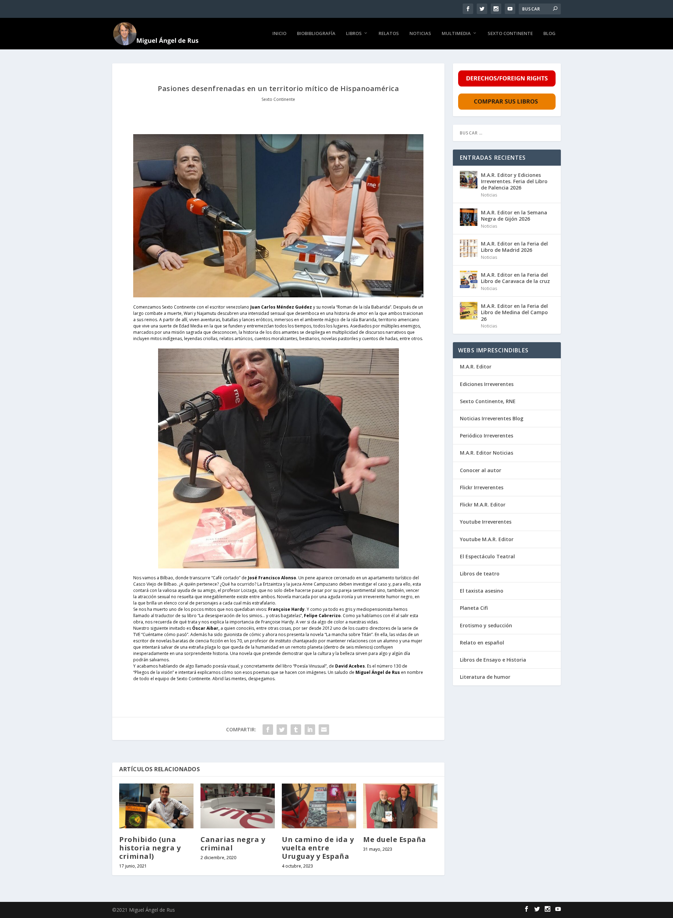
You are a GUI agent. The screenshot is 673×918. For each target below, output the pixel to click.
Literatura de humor (485, 677)
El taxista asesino (481, 590)
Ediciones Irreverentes (487, 384)
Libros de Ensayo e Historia (493, 659)
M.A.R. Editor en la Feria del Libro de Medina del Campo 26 (514, 312)
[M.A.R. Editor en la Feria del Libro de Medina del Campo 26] (468, 310)
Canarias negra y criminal (232, 844)
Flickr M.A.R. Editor (482, 504)
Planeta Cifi (474, 608)
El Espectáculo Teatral (487, 556)
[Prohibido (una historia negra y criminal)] (156, 806)
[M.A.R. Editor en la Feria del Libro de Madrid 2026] (468, 248)
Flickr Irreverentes (481, 487)
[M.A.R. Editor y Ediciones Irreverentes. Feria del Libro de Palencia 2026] (468, 179)
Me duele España (394, 839)
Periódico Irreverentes (486, 435)
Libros (354, 33)
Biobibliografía (316, 33)
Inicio (279, 33)
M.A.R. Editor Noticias (486, 452)
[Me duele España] (400, 806)
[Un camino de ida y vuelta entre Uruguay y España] (319, 806)
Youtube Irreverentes (485, 521)
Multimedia (456, 33)
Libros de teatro (479, 573)
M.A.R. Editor (475, 366)
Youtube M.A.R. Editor (487, 539)
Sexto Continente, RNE (488, 401)
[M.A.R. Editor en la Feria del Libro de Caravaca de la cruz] (468, 279)
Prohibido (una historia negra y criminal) (150, 848)
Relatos (389, 33)
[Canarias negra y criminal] (237, 806)
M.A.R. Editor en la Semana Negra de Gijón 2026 (514, 215)
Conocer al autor (480, 470)
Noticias (420, 33)
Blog (549, 33)
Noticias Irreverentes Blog (491, 418)
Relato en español (482, 642)
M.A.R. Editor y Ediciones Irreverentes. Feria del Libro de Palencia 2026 (514, 181)
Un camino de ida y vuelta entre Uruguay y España (318, 848)
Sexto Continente (510, 33)
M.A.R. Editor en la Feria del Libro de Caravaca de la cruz (515, 277)
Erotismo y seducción (486, 625)
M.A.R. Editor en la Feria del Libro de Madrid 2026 (514, 246)
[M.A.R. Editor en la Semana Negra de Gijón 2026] (468, 217)
